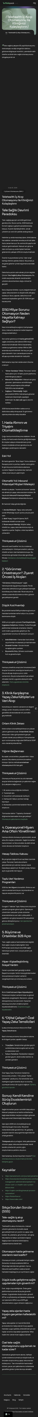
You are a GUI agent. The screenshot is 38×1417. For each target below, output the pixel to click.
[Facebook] (14, 1378)
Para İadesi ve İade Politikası (24, 1411)
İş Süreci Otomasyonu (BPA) (14, 191)
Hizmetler (26, 1395)
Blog (14, 1400)
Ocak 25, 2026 (12, 188)
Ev (6, 33)
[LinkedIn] (19, 1378)
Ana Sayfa (7, 1395)
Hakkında (17, 1395)
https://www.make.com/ (13, 1199)
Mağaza (7, 1400)
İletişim (21, 1400)
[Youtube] (24, 1378)
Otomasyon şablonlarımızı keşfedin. (15, 819)
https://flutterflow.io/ (12, 1196)
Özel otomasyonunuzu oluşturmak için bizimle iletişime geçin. (18, 1159)
